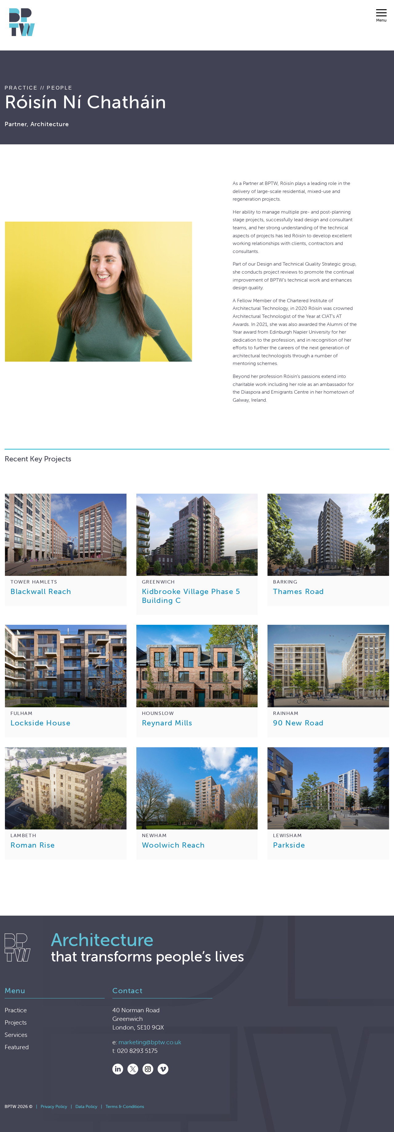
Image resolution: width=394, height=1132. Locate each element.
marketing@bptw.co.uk (150, 1042)
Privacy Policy (54, 1106)
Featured (17, 1047)
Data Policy (86, 1106)
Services (16, 1034)
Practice (16, 1010)
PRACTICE (21, 87)
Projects (16, 1022)
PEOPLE (60, 87)
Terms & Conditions (125, 1106)
